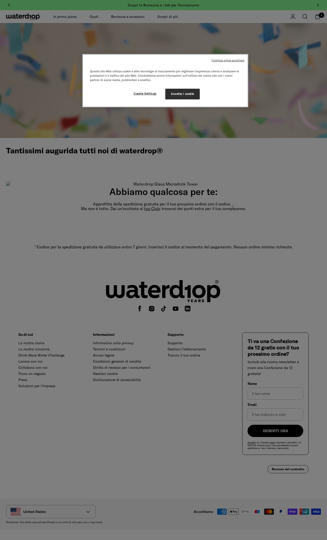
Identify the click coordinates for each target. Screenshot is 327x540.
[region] (165, 80)
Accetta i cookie (182, 94)
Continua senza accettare (228, 60)
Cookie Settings (145, 93)
